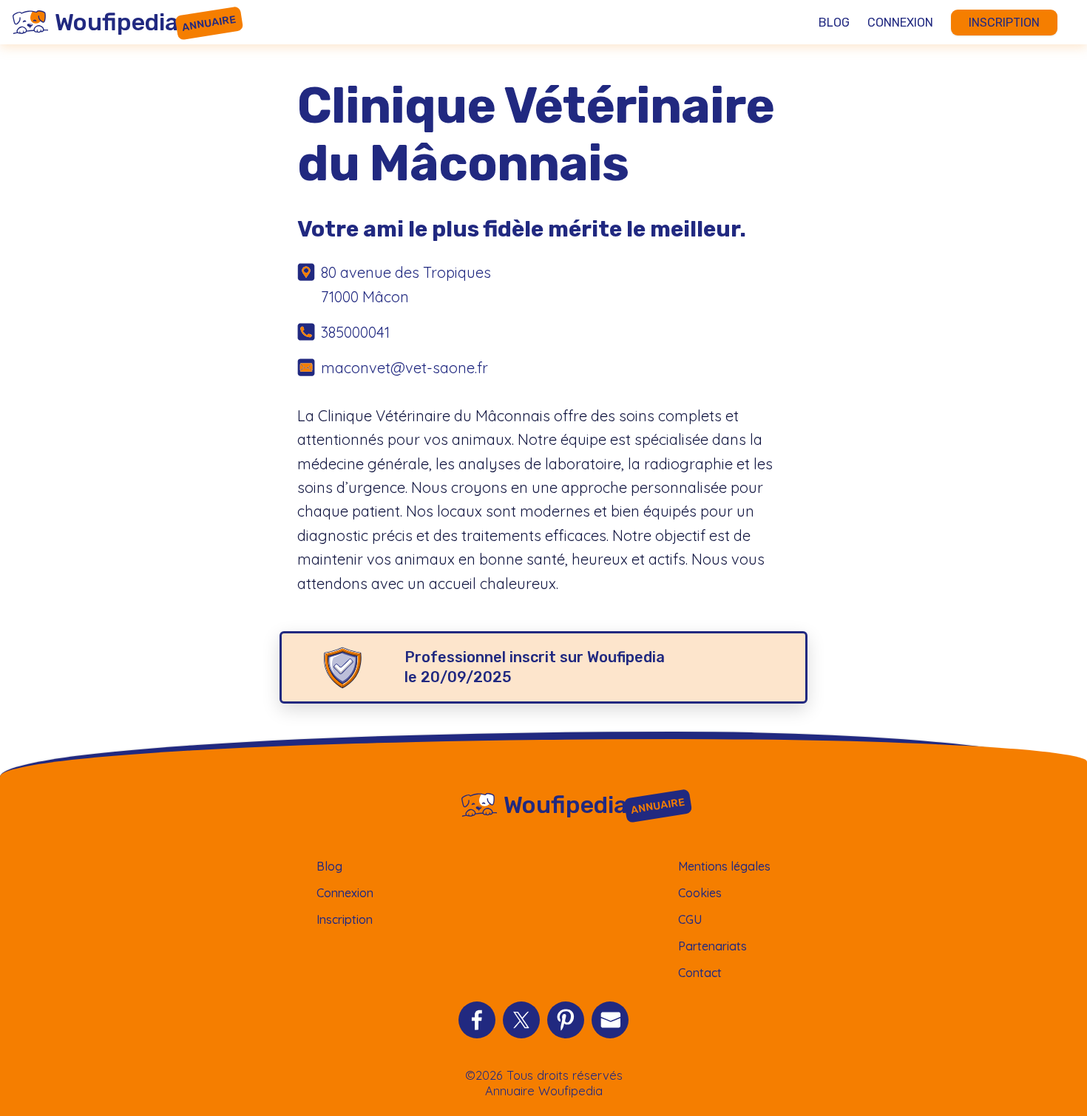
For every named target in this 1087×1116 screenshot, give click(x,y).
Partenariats (712, 946)
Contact (700, 972)
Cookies (700, 892)
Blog (834, 23)
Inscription (1004, 23)
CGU (690, 919)
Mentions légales (724, 866)
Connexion (900, 23)
